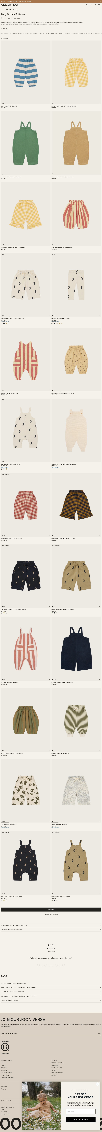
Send (99, 1033)
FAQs (2, 1063)
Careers (53, 1070)
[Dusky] (6, 323)
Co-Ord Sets (42, 33)
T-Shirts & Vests (31, 33)
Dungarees (59, 33)
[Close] (100, 1)
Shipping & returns (6, 1060)
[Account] (91, 5)
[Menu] (99, 5)
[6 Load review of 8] (56, 965)
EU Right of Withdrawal (7, 1077)
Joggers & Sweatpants (79, 33)
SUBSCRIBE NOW (80, 1120)
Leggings (67, 33)
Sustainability (55, 1065)
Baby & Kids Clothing (12, 10)
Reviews (53, 1075)
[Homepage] (43, 5)
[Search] (87, 5)
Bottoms (51, 33)
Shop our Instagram (57, 1073)
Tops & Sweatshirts (17, 33)
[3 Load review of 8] (45, 965)
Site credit (4, 1111)
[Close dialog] (97, 1084)
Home (2, 10)
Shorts (91, 33)
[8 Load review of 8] (63, 965)
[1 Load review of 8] (38, 965)
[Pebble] (61, 323)
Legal (2, 1109)
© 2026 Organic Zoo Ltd (7, 1107)
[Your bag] (95, 5)
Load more (51, 909)
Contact (3, 1065)
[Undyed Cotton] (6, 612)
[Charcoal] (4, 323)
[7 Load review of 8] (60, 965)
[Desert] (56, 323)
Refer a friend (5, 1075)
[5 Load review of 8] (53, 965)
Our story (54, 1060)
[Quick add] (49, 103)
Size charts (4, 1070)
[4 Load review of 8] (49, 965)
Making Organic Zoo (57, 1063)
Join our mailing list (6, 1073)
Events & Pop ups (56, 1068)
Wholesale (4, 1068)
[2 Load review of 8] (42, 965)
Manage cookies (5, 1113)
